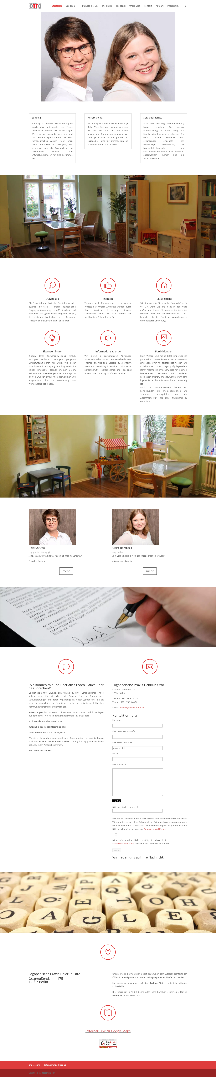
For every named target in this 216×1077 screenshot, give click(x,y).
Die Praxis (107, 6)
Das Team (70, 6)
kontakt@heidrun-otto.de (132, 707)
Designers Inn (48, 1072)
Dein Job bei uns (90, 6)
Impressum (173, 6)
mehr (66, 571)
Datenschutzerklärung (155, 829)
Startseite (57, 6)
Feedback (120, 6)
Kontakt (148, 6)
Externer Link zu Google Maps (108, 1031)
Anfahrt (160, 6)
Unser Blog (134, 6)
